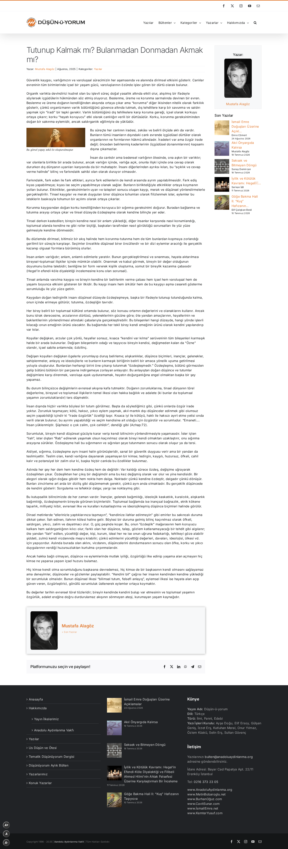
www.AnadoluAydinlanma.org (209, 790)
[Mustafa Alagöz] (238, 61)
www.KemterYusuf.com (205, 813)
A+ (6, 825)
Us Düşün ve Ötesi (43, 748)
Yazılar (98, 69)
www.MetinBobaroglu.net (206, 794)
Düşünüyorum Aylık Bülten (48, 765)
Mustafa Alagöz (44, 69)
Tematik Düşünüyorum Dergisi (51, 757)
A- (6, 843)
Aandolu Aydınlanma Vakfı (69, 841)
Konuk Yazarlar (40, 783)
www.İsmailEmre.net (202, 808)
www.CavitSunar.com (203, 804)
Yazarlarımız (38, 774)
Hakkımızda (38, 708)
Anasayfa (36, 699)
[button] (255, 22)
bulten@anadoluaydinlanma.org (229, 757)
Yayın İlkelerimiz (46, 719)
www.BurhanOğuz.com (204, 799)
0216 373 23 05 (206, 782)
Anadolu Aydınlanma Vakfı (54, 730)
